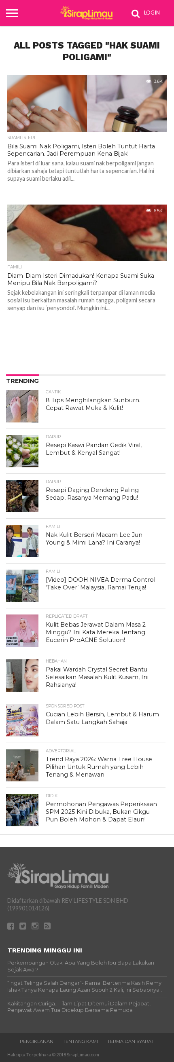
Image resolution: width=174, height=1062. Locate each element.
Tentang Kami (80, 1041)
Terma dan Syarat (130, 1041)
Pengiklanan (36, 1041)
